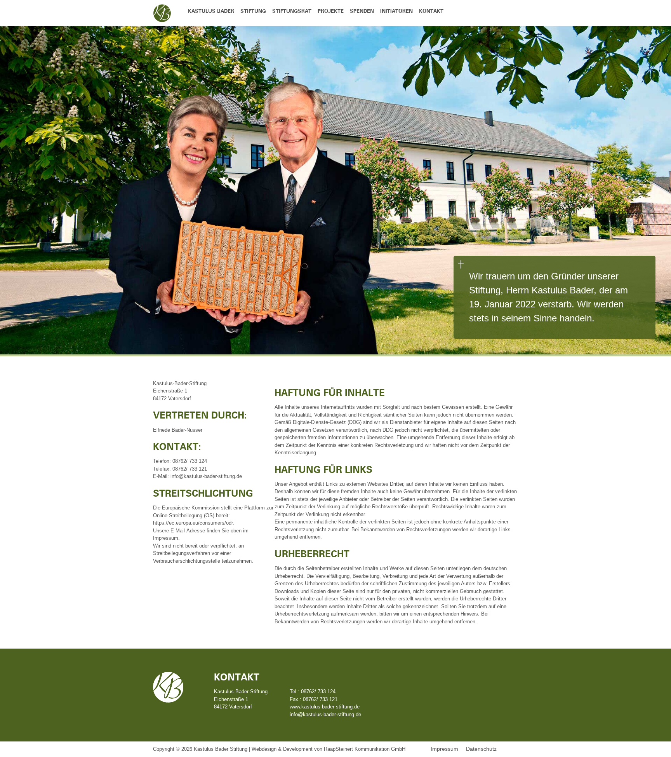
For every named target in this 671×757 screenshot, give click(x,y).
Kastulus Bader (211, 11)
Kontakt (431, 11)
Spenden (362, 11)
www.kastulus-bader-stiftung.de (325, 707)
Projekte (331, 11)
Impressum (444, 749)
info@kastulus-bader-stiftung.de (325, 714)
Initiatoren (396, 11)
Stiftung (253, 11)
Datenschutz (481, 749)
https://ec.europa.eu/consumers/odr (193, 523)
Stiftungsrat (291, 11)
